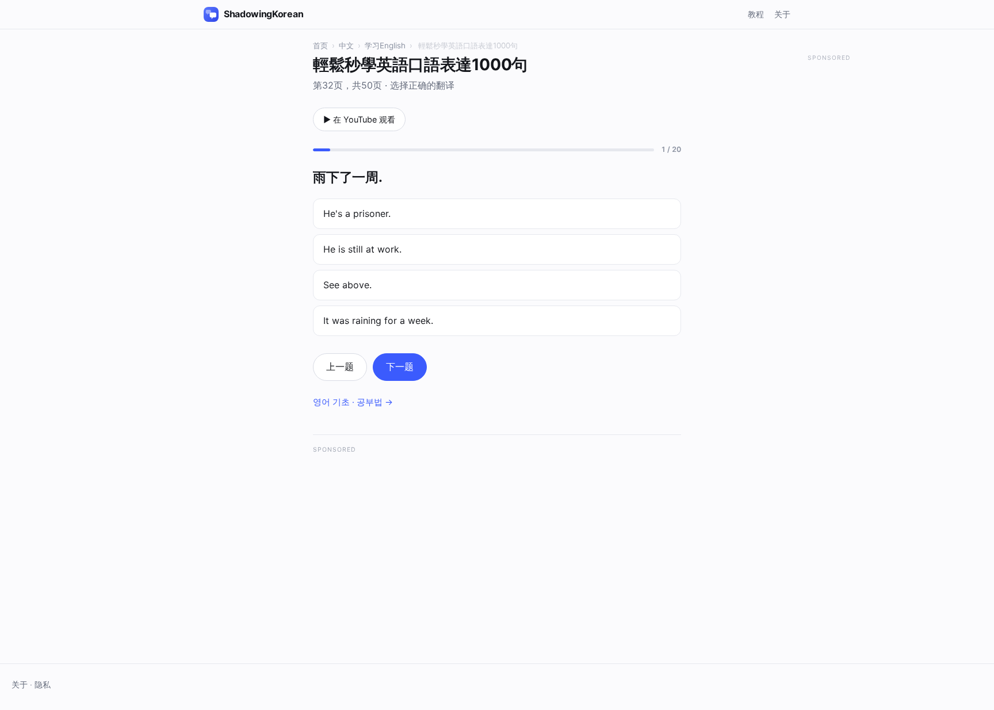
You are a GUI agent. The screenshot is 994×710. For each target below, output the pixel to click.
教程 (756, 14)
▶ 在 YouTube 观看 (359, 119)
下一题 (400, 366)
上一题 (340, 366)
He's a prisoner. (357, 213)
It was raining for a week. (378, 320)
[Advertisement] (497, 541)
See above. (347, 285)
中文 (346, 45)
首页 (320, 45)
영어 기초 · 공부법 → (353, 402)
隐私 (43, 684)
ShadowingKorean (263, 14)
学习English (385, 45)
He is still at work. (362, 249)
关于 (782, 14)
